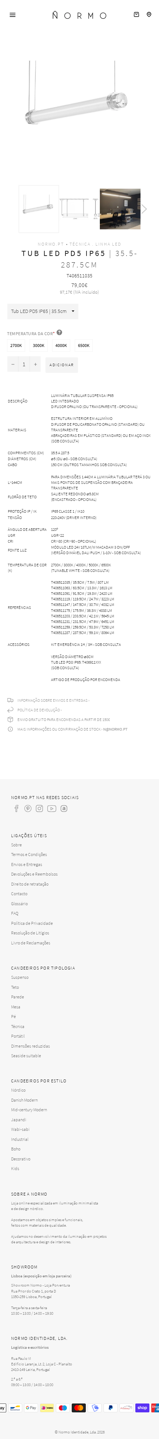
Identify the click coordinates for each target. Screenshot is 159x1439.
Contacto (19, 893)
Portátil (18, 1036)
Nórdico (18, 1090)
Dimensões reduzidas (30, 1046)
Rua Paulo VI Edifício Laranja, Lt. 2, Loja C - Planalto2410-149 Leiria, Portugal (41, 1364)
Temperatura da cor (31, 333)
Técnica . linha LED (95, 244)
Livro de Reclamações (30, 943)
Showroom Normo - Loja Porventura (40, 1285)
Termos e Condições (29, 854)
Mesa (15, 1007)
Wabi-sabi (20, 1129)
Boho (15, 1149)
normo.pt (51, 244)
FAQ (14, 913)
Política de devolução (38, 709)
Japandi (18, 1119)
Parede (17, 997)
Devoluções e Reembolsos (34, 874)
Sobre (16, 844)
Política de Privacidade (32, 923)
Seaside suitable (26, 1055)
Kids (15, 1168)
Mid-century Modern (29, 1109)
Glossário (19, 903)
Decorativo (20, 1159)
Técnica (17, 1026)
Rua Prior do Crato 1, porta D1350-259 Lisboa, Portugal (33, 1293)
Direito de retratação (29, 884)
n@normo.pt (115, 729)
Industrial (19, 1139)
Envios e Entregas (26, 864)
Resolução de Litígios (30, 933)
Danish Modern (24, 1100)
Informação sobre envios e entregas (52, 700)
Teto (15, 987)
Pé (13, 1016)
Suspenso (19, 977)
